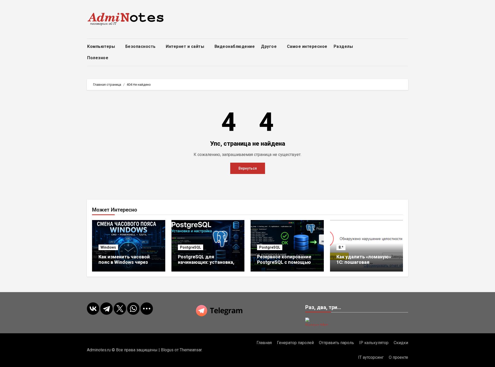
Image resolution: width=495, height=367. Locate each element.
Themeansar (191, 349)
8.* (341, 247)
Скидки (401, 342)
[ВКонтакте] (93, 308)
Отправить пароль (336, 342)
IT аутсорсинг (371, 357)
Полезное (98, 57)
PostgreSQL (190, 247)
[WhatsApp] (133, 308)
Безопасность (141, 46)
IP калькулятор (374, 342)
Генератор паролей (295, 342)
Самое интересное (307, 46)
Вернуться (247, 168)
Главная (264, 342)
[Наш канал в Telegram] (247, 310)
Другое (269, 46)
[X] (120, 308)
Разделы (344, 46)
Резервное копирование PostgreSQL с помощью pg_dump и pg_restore (284, 262)
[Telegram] (106, 308)
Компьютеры (101, 46)
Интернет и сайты (185, 46)
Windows (108, 247)
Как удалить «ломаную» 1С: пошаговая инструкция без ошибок (363, 262)
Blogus (167, 349)
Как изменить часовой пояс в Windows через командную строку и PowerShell (124, 265)
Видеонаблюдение (234, 46)
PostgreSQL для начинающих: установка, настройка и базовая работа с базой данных (206, 265)
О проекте (398, 357)
